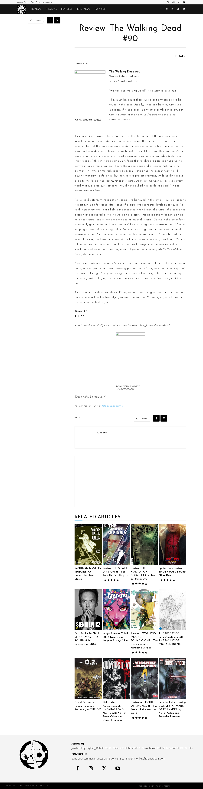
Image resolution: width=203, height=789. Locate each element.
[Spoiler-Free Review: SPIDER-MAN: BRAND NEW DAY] (172, 544)
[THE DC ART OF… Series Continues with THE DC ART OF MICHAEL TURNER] (172, 609)
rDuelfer (182, 56)
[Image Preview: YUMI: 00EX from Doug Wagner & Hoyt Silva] (116, 609)
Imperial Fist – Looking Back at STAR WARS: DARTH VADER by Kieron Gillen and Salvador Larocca (172, 709)
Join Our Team (22, 2)
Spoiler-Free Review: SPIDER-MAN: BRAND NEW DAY (172, 572)
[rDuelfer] (173, 56)
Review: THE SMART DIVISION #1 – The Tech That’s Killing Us (115, 572)
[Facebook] (162, 2)
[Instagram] (168, 2)
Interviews (83, 9)
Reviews (36, 9)
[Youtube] (183, 2)
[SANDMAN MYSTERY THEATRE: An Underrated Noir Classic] (88, 544)
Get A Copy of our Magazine (41, 2)
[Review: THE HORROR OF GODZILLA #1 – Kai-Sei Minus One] (144, 544)
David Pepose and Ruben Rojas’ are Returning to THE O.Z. (88, 706)
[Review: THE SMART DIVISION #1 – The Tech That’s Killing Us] (116, 544)
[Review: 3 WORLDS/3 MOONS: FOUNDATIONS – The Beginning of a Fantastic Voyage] (144, 609)
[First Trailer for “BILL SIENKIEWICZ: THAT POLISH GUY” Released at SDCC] (88, 609)
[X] (178, 2)
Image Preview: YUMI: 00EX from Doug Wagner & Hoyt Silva (115, 637)
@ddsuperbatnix (112, 406)
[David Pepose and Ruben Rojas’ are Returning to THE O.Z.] (88, 678)
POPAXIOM (100, 9)
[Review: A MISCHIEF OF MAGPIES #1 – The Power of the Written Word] (144, 678)
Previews (51, 9)
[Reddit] (173, 2)
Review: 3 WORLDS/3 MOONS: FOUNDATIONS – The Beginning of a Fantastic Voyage (144, 640)
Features (66, 9)
